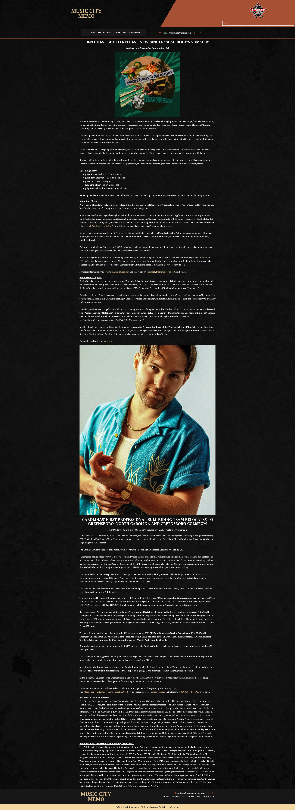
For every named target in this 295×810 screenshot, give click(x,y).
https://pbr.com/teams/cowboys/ (99, 691)
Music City (86, 10)
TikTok (183, 271)
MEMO (86, 15)
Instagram (161, 271)
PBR (125, 33)
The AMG (206, 257)
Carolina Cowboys (123, 691)
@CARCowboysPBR (190, 691)
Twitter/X (171, 271)
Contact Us (134, 33)
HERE (142, 128)
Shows (117, 33)
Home (92, 33)
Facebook (151, 271)
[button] (225, 23)
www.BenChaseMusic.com (117, 271)
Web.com (174, 807)
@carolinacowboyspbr (154, 691)
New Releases (104, 33)
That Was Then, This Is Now (99, 225)
